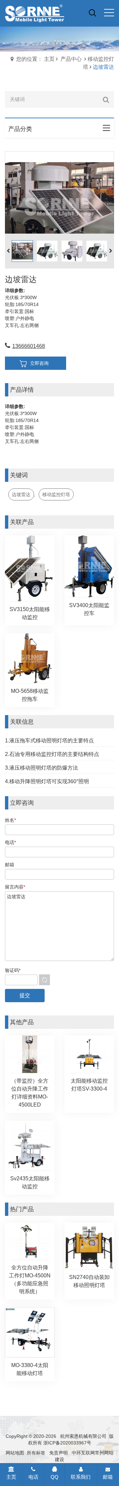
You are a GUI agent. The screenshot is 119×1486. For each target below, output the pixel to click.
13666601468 (28, 346)
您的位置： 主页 (35, 59)
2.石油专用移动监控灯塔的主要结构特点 (52, 754)
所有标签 (36, 1452)
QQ (55, 1477)
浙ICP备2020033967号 (67, 1442)
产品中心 (71, 59)
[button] (110, 251)
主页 (11, 1477)
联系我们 (81, 1477)
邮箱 (108, 1477)
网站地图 (15, 1452)
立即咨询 (39, 363)
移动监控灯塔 (56, 494)
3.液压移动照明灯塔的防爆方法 (41, 768)
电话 (33, 1477)
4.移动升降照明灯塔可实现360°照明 (47, 781)
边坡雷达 (21, 494)
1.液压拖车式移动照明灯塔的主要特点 (49, 740)
